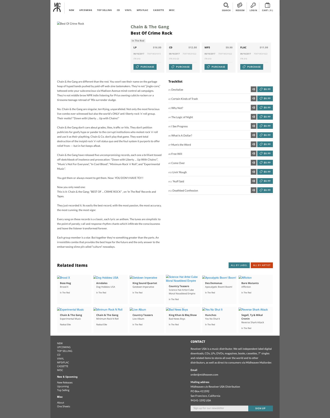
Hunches (210, 315)
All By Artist (262, 265)
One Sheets (63, 406)
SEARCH (226, 10)
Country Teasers (179, 286)
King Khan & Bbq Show (183, 315)
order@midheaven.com (204, 374)
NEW (71, 10)
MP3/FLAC (142, 10)
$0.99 (267, 89)
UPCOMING (85, 10)
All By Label (239, 265)
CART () (267, 10)
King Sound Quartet (145, 283)
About (60, 402)
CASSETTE (158, 10)
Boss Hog (65, 283)
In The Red (138, 40)
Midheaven (57, 7)
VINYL (128, 10)
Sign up (260, 408)
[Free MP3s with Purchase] (177, 309)
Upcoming (63, 386)
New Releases (65, 382)
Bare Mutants (250, 283)
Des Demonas (213, 283)
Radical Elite (65, 324)
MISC (172, 10)
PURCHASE (147, 66)
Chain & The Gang (150, 26)
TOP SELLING (104, 10)
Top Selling (63, 390)
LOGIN (253, 10)
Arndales (101, 283)
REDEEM (240, 10)
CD (118, 10)
